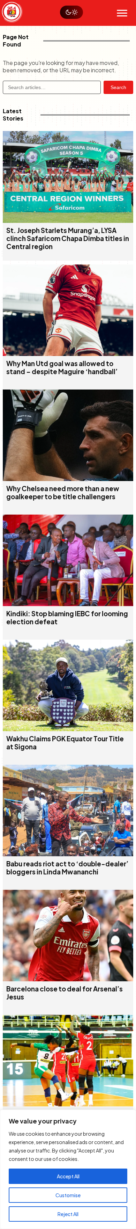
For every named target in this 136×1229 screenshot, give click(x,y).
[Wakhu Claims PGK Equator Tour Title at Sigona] (68, 729)
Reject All (68, 1214)
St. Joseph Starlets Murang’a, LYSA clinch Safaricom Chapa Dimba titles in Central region (67, 238)
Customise (68, 1195)
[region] (68, 1169)
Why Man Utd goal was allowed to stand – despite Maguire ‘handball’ (62, 367)
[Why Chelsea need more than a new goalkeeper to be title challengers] (68, 478)
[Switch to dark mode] (71, 12)
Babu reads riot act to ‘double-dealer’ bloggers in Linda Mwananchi (67, 868)
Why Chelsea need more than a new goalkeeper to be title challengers (62, 493)
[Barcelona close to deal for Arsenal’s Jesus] (68, 979)
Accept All (68, 1176)
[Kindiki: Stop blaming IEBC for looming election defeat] (68, 604)
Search (118, 87)
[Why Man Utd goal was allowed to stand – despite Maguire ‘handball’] (68, 353)
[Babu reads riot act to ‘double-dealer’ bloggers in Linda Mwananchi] (68, 854)
